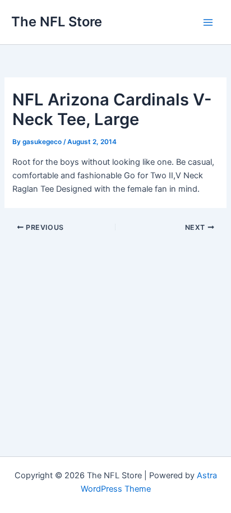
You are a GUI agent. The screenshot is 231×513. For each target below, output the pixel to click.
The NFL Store (56, 21)
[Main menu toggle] (208, 22)
